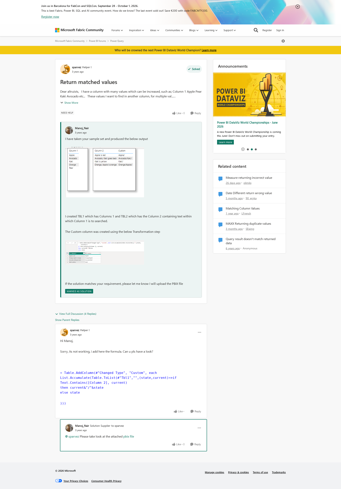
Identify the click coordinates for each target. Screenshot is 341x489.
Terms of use (260, 472)
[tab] (248, 149)
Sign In (280, 30)
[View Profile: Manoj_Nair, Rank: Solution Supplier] (69, 428)
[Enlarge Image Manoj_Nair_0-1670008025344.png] (104, 172)
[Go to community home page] (79, 30)
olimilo (247, 183)
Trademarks (279, 472)
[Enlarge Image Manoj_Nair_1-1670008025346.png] (104, 252)
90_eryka (251, 198)
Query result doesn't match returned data (250, 241)
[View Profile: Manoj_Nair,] (69, 130)
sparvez (76, 67)
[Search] (256, 30)
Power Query (117, 40)
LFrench (246, 213)
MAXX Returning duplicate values (248, 223)
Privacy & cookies (238, 472)
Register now (50, 16)
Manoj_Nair (82, 128)
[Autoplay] (243, 149)
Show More (71, 102)
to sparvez (117, 426)
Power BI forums (97, 40)
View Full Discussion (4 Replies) (77, 314)
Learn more (209, 50)
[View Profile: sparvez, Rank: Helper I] (65, 69)
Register (267, 30)
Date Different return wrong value (249, 193)
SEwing (250, 229)
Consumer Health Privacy (106, 480)
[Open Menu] (283, 41)
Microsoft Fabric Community (70, 40)
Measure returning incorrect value (249, 178)
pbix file (128, 436)
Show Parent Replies (67, 320)
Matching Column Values (243, 208)
